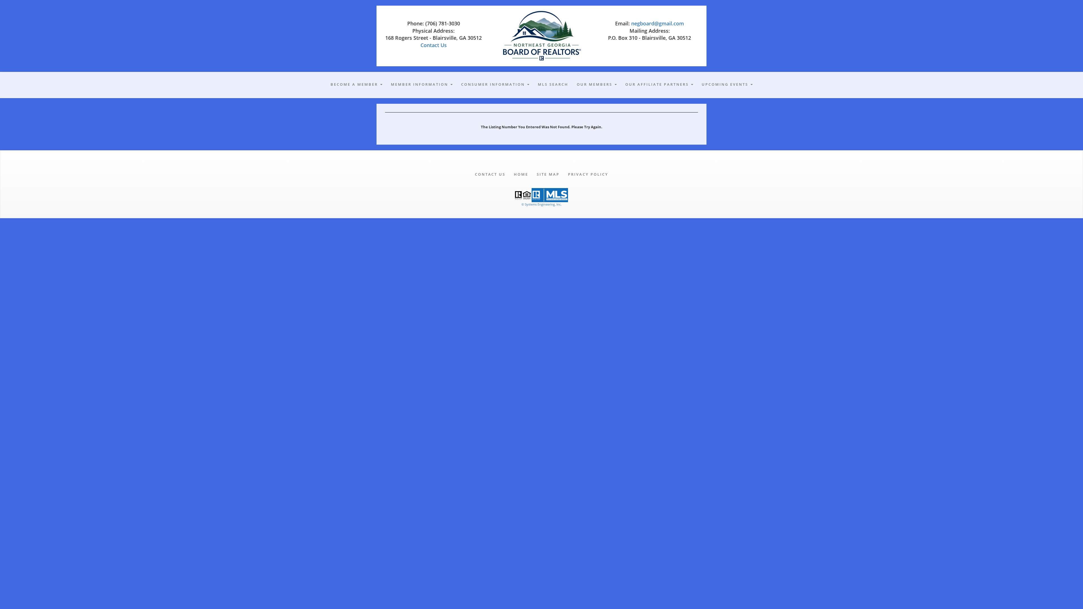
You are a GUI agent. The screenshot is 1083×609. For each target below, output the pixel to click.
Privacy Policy (588, 174)
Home (521, 174)
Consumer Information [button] (494, 84)
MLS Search (553, 84)
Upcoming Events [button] (726, 84)
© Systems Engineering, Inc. (541, 204)
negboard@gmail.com (657, 23)
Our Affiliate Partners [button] (657, 84)
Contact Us (434, 45)
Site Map (548, 174)
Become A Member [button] (355, 84)
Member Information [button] (420, 84)
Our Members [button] (595, 84)
